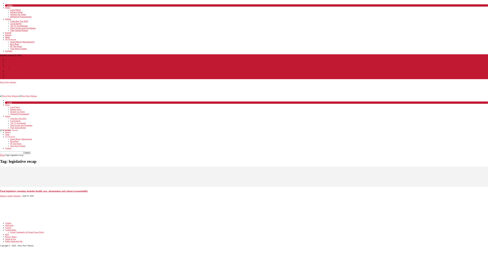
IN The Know (16, 46)
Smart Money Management (22, 42)
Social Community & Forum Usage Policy (27, 69)
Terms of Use (10, 76)
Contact (8, 51)
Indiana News (16, 12)
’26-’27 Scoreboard (18, 26)
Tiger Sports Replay (19, 30)
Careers (8, 64)
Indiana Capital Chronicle (10, 196)
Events (8, 33)
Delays (8, 35)
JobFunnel (9, 62)
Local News (15, 10)
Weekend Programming (21, 17)
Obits (7, 37)
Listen (10, 5)
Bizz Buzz (14, 44)
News (7, 8)
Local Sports (15, 24)
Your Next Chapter (18, 49)
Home (2, 155)
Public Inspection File (13, 78)
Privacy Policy (11, 73)
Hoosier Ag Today (18, 14)
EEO (7, 71)
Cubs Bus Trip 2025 (19, 21)
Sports (8, 19)
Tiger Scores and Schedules (23, 28)
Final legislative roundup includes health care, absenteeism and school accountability (44, 191)
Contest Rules (10, 66)
